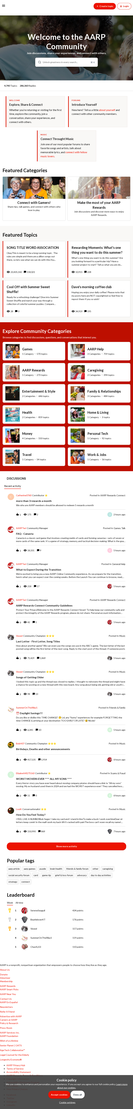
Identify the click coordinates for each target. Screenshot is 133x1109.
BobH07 (20, 743)
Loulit (19, 809)
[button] (66, 1102)
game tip (46, 875)
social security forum (18, 875)
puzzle (43, 868)
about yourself (107, 109)
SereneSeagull (37, 910)
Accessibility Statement (18, 1072)
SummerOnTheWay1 (26, 708)
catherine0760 (23, 495)
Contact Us (6, 998)
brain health (56, 868)
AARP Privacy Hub (15, 1065)
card (36, 875)
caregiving (108, 868)
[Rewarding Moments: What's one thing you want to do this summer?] (98, 259)
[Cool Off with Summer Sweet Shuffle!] (34, 298)
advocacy (82, 875)
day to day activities (101, 875)
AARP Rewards (8, 986)
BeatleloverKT (37, 919)
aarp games (29, 868)
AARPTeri (21, 528)
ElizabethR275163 (25, 773)
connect (25, 881)
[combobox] (66, 62)
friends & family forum (77, 868)
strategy (12, 881)
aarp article (14, 868)
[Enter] (38, 62)
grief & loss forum (64, 875)
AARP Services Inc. (9, 1032)
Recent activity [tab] (12, 485)
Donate (4, 974)
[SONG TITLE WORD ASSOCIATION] (34, 259)
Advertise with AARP (11, 1016)
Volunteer (5, 977)
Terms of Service (15, 1068)
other (95, 868)
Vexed (19, 636)
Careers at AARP (8, 1019)
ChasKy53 (35, 946)
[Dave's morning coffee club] (98, 298)
